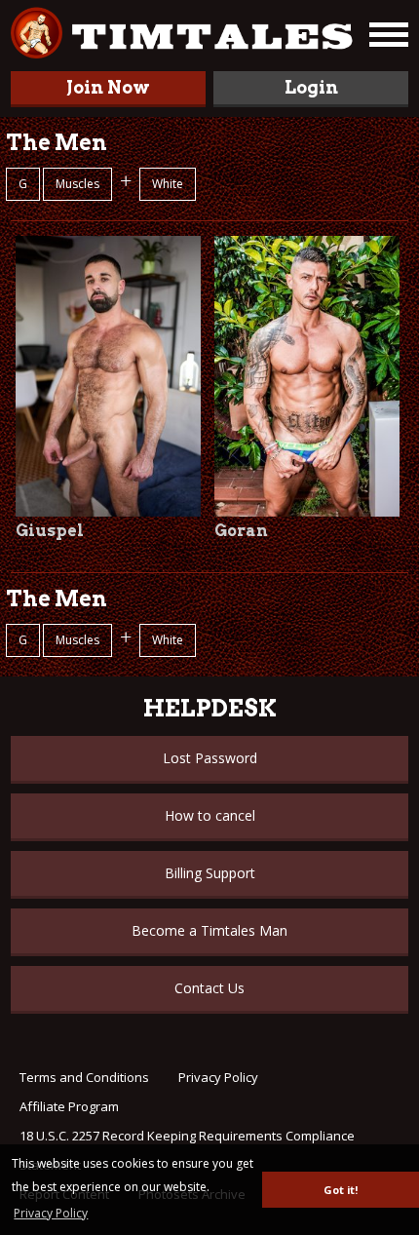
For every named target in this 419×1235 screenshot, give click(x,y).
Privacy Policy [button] (51, 1213)
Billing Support (210, 873)
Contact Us (209, 988)
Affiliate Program (69, 1106)
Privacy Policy (218, 1077)
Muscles (77, 183)
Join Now (108, 87)
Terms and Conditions (84, 1077)
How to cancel (210, 815)
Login (311, 87)
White (167, 183)
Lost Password (210, 758)
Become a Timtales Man (209, 930)
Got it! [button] (341, 1189)
